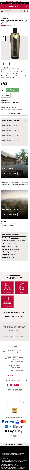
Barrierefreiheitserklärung (10, 453)
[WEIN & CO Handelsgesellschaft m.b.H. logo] (14, 6)
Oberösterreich (13, 14)
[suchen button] (6, 11)
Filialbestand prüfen (14, 113)
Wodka (16, 243)
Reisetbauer (20, 14)
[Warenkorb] (27, 10)
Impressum (24, 451)
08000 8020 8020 (15, 358)
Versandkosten (18, 109)
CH (27, 3)
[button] (1, 3)
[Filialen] (27, 6)
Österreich (7, 14)
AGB (2, 453)
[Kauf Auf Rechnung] (7, 302)
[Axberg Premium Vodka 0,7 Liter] (3, 63)
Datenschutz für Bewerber (7, 454)
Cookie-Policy (18, 454)
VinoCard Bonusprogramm (14, 316)
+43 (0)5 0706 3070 (16, 367)
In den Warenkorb (10, 90)
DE (24, 3)
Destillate (9, 243)
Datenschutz (21, 453)
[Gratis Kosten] (21, 288)
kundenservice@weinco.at (16, 352)
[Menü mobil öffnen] (2, 11)
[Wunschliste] (24, 11)
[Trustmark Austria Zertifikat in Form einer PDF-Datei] (14, 410)
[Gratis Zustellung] (7, 288)
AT (22, 3)
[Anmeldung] (1, 6)
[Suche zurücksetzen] (21, 11)
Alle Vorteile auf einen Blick (14, 312)
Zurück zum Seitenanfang (14, 444)
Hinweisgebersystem (6, 455)
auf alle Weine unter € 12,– (14, 1)
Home (2, 14)
